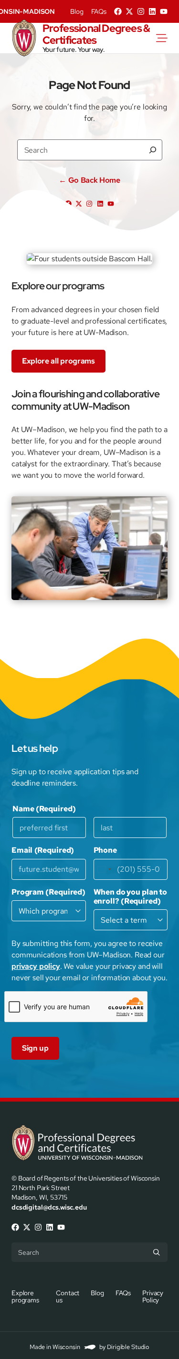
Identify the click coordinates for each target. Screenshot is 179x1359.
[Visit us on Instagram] (141, 11)
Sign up (35, 1048)
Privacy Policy (152, 1296)
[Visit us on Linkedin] (152, 11)
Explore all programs (58, 361)
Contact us (67, 1296)
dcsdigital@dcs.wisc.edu (49, 1206)
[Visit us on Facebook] (118, 11)
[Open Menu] (167, 38)
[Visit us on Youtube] (164, 11)
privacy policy (35, 966)
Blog (76, 11)
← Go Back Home (89, 180)
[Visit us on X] (129, 11)
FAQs (98, 11)
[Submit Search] (157, 1252)
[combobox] (104, 869)
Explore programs (25, 1296)
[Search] (152, 150)
